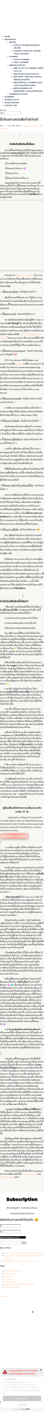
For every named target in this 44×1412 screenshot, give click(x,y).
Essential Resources (13, 1271)
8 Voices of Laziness (24, 275)
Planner (13, 56)
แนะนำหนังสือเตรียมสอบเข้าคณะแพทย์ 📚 (19, 1312)
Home (7, 36)
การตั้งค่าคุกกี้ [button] (22, 1405)
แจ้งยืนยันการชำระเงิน (18, 94)
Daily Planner (21, 62)
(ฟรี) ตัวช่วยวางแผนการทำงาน (26, 74)
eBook (12, 42)
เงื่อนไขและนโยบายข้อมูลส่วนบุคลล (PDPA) (19, 1284)
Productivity (12, 99)
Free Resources (17, 65)
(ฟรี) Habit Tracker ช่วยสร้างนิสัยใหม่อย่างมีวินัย (27, 78)
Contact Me (11, 105)
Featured (25, 125)
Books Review (12, 102)
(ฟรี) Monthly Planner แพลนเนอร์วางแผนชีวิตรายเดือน (28, 84)
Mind (5, 125)
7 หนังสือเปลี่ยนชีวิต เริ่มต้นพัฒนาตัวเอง (19, 1261)
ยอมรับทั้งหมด (22, 1398)
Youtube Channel (29, 1174)
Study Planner (21, 59)
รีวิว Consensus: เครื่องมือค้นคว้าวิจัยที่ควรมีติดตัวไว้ (24, 1253)
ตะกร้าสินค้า (9, 1343)
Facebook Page (7, 1177)
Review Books (10, 1281)
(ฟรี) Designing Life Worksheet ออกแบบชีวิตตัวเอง (28, 90)
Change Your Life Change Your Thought (27, 52)
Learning (9, 96)
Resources (10, 39)
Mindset (19, 363)
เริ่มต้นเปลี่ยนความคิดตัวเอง (14, 836)
